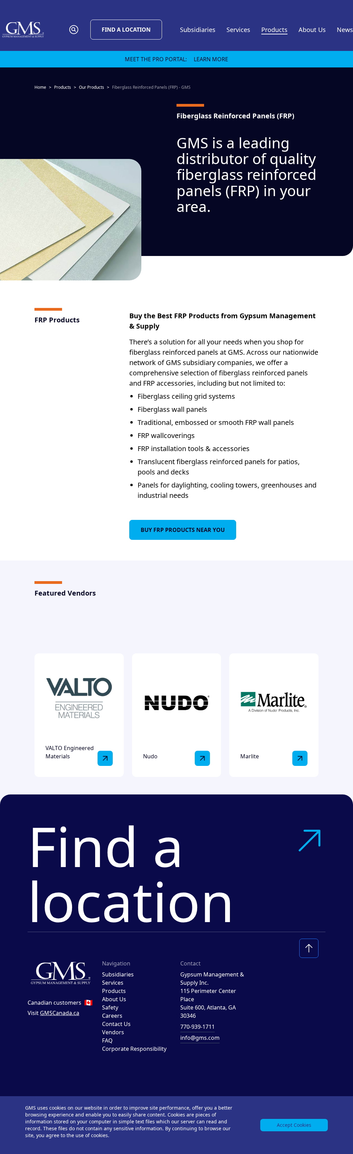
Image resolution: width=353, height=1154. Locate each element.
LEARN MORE (211, 59)
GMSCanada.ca (59, 1013)
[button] (73, 29)
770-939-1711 (197, 1026)
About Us (114, 999)
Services (112, 982)
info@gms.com (200, 1037)
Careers (112, 1015)
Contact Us (116, 1024)
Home (40, 87)
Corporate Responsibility (134, 1049)
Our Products (91, 87)
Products (62, 87)
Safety (110, 1007)
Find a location (131, 873)
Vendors (113, 1032)
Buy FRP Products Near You (183, 530)
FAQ (107, 1040)
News (345, 29)
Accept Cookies (294, 1125)
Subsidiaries (197, 29)
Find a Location (126, 29)
